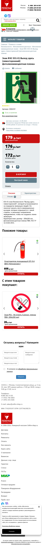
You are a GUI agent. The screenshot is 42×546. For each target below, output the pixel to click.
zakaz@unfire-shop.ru (14, 404)
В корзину (21, 174)
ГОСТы (3, 472)
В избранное (18, 68)
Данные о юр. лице (8, 460)
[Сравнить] (37, 243)
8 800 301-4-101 (34, 5)
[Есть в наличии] (37, 241)
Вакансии (5, 456)
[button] (37, 100)
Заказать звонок (9, 25)
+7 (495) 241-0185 (7, 400)
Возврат (4, 496)
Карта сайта (5, 449)
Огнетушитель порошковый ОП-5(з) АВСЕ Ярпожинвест (19, 262)
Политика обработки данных (11, 526)
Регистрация (37, 25)
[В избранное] (37, 297)
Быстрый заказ (21, 180)
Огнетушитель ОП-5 (10, 21)
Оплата (8, 186)
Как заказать (6, 445)
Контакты (4, 434)
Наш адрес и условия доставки (16, 130)
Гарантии (4, 464)
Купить (21, 274)
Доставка (4, 430)
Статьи (3, 468)
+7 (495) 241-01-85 (34, 8)
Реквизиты (5, 438)
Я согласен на (22, 370)
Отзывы (11, 197)
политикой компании (7, 542)
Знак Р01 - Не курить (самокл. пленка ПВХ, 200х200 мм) (20, 316)
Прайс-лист (5, 500)
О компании (6, 453)
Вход (30, 25)
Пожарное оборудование (10, 488)
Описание (11, 193)
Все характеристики (9, 116)
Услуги (3, 481)
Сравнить (7, 68)
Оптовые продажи (8, 485)
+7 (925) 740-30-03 (34, 10)
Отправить (21, 377)
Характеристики (30, 193)
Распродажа (5, 492)
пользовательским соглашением (20, 544)
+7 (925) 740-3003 (7, 398)
